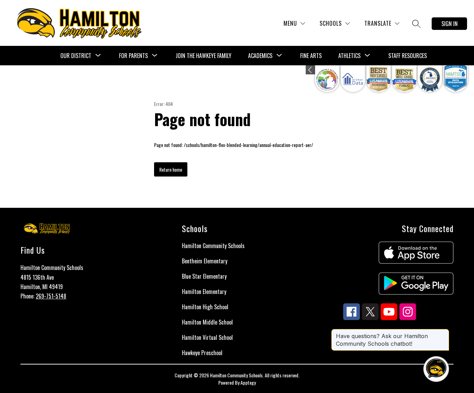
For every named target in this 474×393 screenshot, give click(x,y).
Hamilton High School (205, 307)
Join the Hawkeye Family (203, 55)
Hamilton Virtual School (207, 337)
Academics (260, 55)
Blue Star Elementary (204, 276)
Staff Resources (407, 55)
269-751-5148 (51, 296)
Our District (75, 55)
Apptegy (248, 382)
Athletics (349, 55)
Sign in (449, 23)
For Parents (133, 55)
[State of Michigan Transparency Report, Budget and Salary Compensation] (327, 78)
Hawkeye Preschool (202, 353)
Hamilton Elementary (204, 291)
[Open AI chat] (436, 369)
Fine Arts (311, 55)
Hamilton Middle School (207, 322)
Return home (170, 169)
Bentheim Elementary (204, 261)
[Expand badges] (310, 69)
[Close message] (443, 332)
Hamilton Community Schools (213, 245)
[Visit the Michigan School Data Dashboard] (353, 78)
